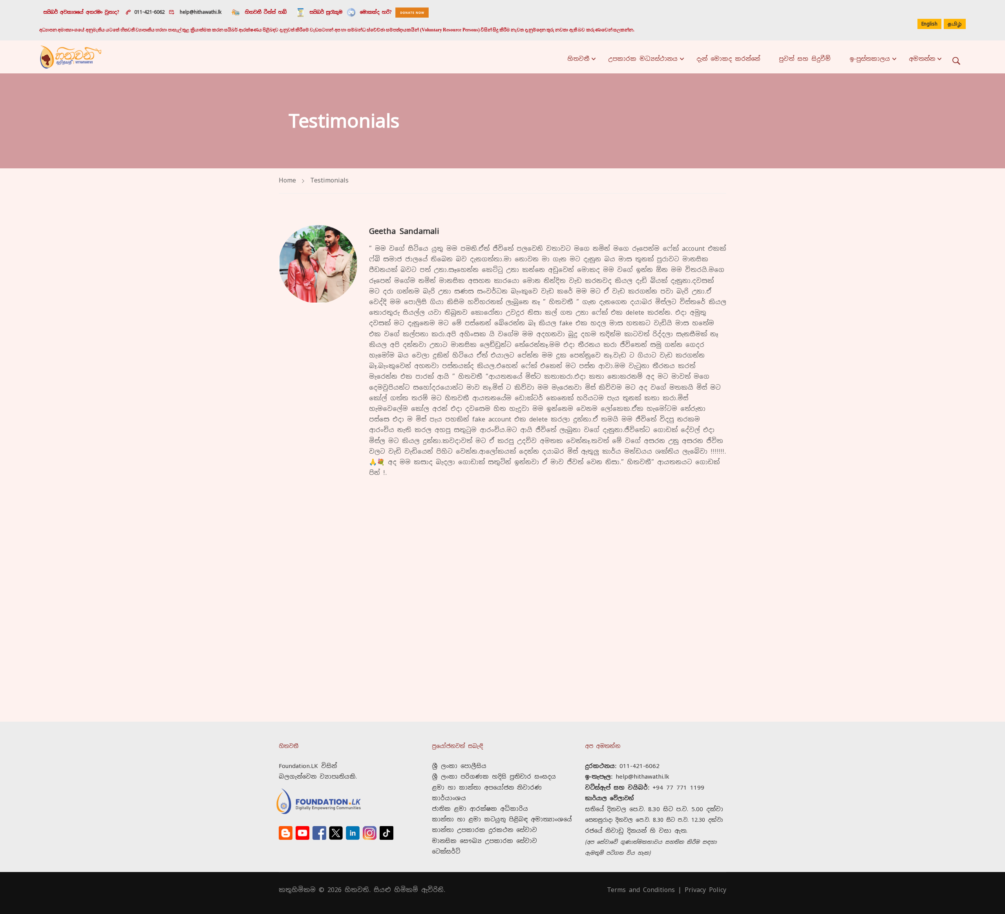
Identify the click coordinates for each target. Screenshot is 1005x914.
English (929, 24)
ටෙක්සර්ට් (446, 851)
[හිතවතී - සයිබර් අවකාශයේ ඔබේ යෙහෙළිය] (70, 56)
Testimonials (329, 180)
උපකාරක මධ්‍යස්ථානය (643, 58)
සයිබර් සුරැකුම (326, 12)
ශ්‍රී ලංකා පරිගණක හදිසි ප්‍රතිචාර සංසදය (494, 776)
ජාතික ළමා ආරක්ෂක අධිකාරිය (480, 808)
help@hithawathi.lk (199, 12)
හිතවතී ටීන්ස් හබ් (266, 12)
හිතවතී (578, 58)
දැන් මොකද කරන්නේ (728, 58)
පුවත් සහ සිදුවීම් (805, 58)
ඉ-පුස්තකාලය (870, 58)
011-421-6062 (149, 12)
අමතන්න (922, 58)
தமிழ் (955, 24)
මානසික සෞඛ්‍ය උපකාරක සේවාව (484, 841)
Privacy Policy (705, 890)
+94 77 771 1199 (678, 787)
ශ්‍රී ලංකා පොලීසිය (459, 766)
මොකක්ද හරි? (375, 12)
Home (287, 180)
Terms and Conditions (641, 890)
